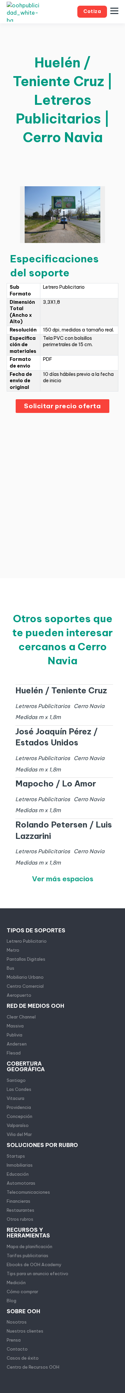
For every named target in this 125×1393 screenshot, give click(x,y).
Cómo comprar (22, 1291)
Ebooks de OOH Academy (34, 1264)
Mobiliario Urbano (25, 977)
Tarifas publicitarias (27, 1255)
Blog (11, 1300)
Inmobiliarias (20, 1165)
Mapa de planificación (29, 1246)
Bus (10, 968)
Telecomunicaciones (28, 1192)
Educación (18, 1174)
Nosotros (17, 1322)
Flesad (14, 1053)
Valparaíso (18, 1125)
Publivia (14, 1034)
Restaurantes (20, 1210)
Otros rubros (20, 1219)
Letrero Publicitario (27, 941)
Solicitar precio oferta (62, 406)
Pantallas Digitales (26, 959)
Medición (16, 1282)
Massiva (15, 1025)
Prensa (14, 1340)
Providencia (19, 1107)
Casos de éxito (23, 1358)
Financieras (18, 1201)
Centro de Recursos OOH (33, 1367)
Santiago (16, 1080)
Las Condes (19, 1089)
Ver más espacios (62, 878)
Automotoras (21, 1183)
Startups (16, 1156)
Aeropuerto (19, 995)
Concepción (19, 1116)
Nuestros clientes (25, 1331)
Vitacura (15, 1098)
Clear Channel (21, 1016)
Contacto (17, 1349)
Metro (13, 950)
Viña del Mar (19, 1134)
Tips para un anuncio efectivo (37, 1273)
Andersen (17, 1044)
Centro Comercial (25, 986)
